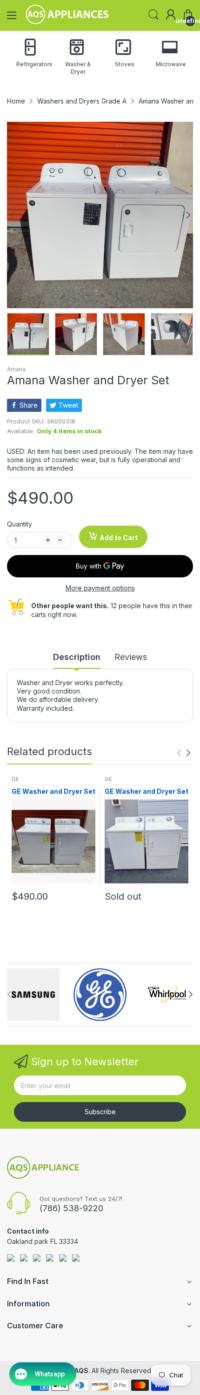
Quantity (19, 524)
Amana (16, 369)
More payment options (100, 588)
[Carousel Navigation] (183, 753)
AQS (81, 1370)
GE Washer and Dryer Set (53, 791)
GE (15, 779)
